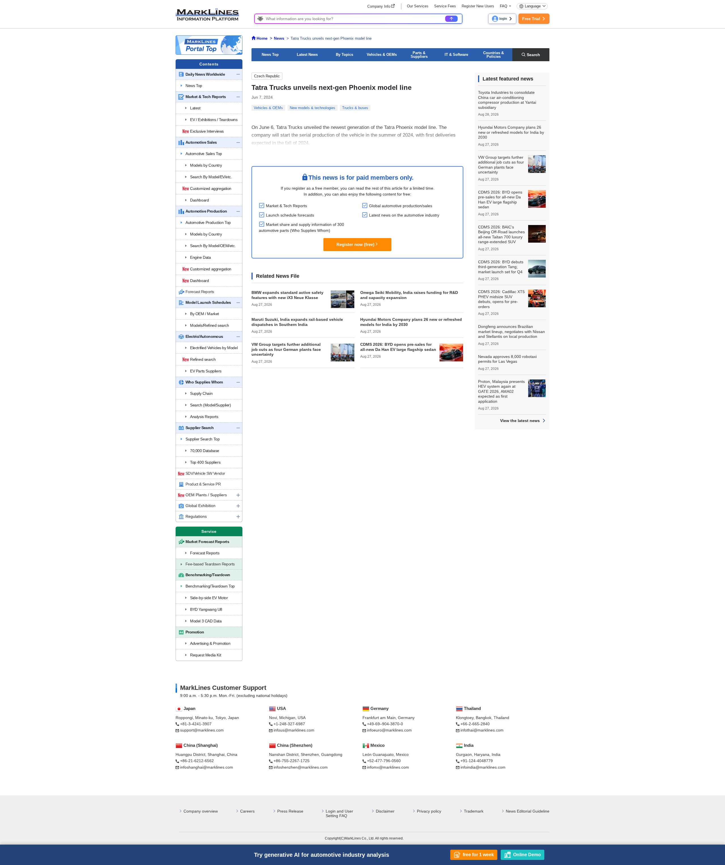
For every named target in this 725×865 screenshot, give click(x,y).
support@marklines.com (202, 730)
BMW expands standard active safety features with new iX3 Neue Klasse (287, 295)
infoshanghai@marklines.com (206, 767)
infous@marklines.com (294, 730)
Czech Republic (267, 76)
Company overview (201, 811)
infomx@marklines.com (388, 767)
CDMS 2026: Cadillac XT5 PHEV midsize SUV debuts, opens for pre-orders (501, 299)
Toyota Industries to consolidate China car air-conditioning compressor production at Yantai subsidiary (507, 100)
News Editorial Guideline (527, 811)
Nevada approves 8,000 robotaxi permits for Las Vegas (507, 359)
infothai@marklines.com (482, 730)
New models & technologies (312, 108)
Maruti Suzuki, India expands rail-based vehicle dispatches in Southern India (297, 322)
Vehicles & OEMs (382, 54)
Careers (247, 811)
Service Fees (445, 6)
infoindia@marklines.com (483, 767)
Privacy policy (429, 811)
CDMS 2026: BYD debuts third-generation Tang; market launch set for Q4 (500, 267)
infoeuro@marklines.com (389, 730)
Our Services (417, 6)
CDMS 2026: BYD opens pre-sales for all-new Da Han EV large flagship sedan (398, 347)
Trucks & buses (355, 108)
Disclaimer (385, 811)
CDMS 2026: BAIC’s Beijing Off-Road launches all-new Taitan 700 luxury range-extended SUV (501, 234)
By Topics (344, 54)
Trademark (473, 811)
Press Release (290, 811)
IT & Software (456, 54)
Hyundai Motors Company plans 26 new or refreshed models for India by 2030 (511, 132)
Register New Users (478, 6)
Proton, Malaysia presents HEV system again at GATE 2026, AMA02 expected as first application (501, 391)
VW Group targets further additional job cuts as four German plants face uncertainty (286, 349)
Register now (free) (355, 244)
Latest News (307, 54)
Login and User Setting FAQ (339, 813)
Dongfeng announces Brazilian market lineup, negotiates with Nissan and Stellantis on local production (511, 331)
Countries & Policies (493, 55)
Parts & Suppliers (419, 55)
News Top (270, 54)
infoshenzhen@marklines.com (301, 767)
